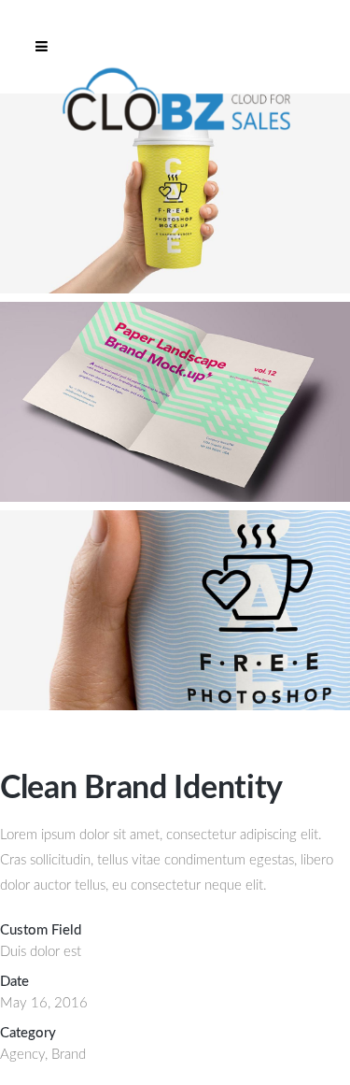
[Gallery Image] (175, 289)
